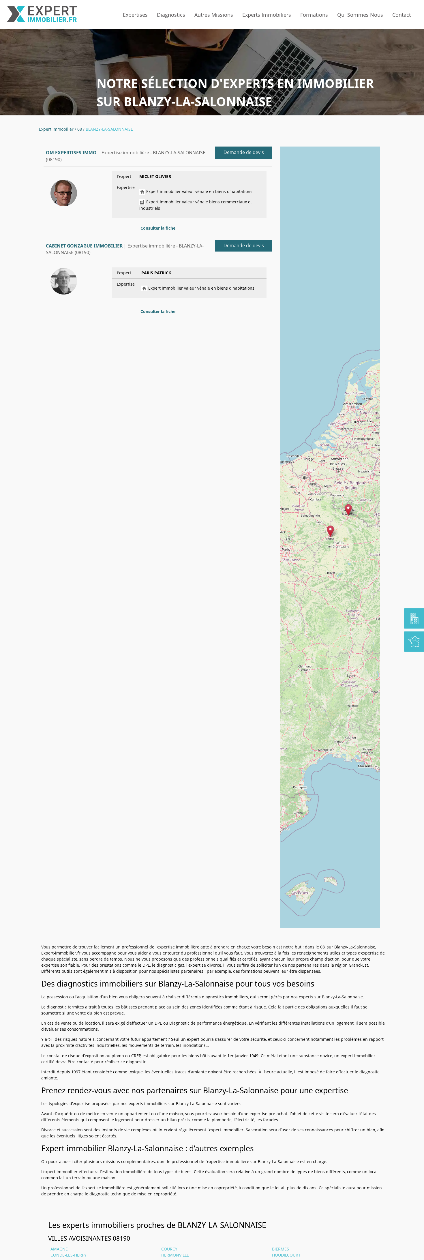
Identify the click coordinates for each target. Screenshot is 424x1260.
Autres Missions (213, 14)
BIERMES (280, 1249)
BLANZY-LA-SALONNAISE (109, 129)
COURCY (169, 1249)
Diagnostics (171, 14)
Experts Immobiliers (266, 14)
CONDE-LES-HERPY (68, 1255)
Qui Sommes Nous (360, 14)
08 (79, 129)
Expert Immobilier (56, 129)
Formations (314, 14)
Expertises (135, 14)
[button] (330, 531)
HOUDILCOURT (286, 1255)
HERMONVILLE (175, 1255)
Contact (401, 14)
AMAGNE (59, 1249)
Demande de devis (244, 152)
